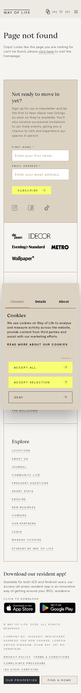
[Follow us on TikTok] (47, 208)
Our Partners (24, 523)
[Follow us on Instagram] (14, 208)
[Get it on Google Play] (57, 608)
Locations (21, 450)
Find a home (59, 680)
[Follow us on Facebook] (31, 208)
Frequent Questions (30, 483)
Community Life (26, 475)
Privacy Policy (17, 657)
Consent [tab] (17, 301)
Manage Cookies (26, 539)
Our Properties (21, 680)
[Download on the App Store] (20, 608)
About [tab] (64, 301)
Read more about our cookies (37, 344)
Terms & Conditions (51, 657)
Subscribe (28, 190)
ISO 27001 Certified (21, 669)
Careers (19, 515)
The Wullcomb (25, 410)
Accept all (25, 367)
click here (47, 51)
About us (20, 458)
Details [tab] (40, 301)
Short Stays (23, 491)
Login (17, 531)
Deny (18, 397)
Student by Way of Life (33, 548)
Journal (19, 466)
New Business (24, 507)
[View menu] (76, 11)
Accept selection (32, 382)
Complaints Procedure (25, 663)
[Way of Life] (17, 12)
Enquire (19, 499)
